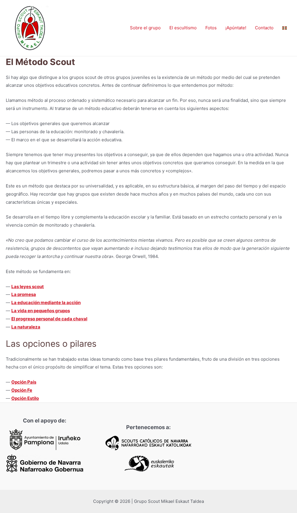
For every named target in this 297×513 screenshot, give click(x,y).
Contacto (264, 27)
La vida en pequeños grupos (40, 310)
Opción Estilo (25, 398)
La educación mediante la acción (46, 302)
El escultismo (183, 27)
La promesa (23, 294)
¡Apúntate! (235, 27)
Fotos (211, 27)
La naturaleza (25, 327)
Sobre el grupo (145, 27)
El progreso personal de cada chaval (49, 318)
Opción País (23, 382)
